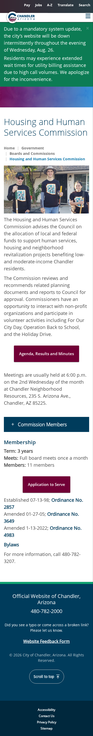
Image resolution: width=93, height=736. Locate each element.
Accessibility (46, 709)
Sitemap (46, 728)
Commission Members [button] (42, 424)
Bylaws (11, 544)
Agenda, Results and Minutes (46, 353)
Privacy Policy (46, 722)
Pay (27, 5)
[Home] (35, 17)
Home (9, 148)
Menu (86, 16)
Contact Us (47, 716)
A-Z (49, 5)
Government (32, 148)
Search (84, 5)
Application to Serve (46, 484)
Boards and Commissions (32, 153)
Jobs (38, 5)
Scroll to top (44, 676)
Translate (66, 5)
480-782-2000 (46, 611)
